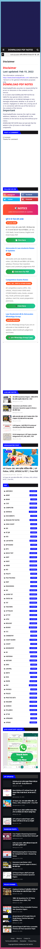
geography (19, 648)
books (19, 627)
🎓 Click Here (20, 306)
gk (19, 652)
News (19, 565)
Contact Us (27, 938)
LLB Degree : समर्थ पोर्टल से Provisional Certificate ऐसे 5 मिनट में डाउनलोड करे (24, 426)
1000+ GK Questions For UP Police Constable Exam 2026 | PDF (24, 899)
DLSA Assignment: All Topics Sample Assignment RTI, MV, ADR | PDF (25, 435)
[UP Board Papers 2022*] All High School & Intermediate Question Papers (24, 875)
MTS (19, 549)
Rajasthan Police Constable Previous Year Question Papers (25, 908)
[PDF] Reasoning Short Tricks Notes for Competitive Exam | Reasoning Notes (24, 854)
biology (19, 623)
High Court (19, 524)
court (19, 644)
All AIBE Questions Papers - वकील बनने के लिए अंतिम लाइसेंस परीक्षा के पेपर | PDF (25, 398)
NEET (19, 557)
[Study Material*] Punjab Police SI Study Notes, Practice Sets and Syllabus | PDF (24, 918)
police (19, 693)
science (19, 706)
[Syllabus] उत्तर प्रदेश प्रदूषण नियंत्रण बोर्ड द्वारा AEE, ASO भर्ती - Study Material (25, 782)
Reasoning (19, 586)
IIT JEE (19, 532)
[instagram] (11, 194)
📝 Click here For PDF (20, 272)
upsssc (19, 722)
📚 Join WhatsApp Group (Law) (20, 337)
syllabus (19, 710)
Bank (19, 499)
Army (19, 495)
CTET (19, 503)
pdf (19, 685)
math (19, 673)
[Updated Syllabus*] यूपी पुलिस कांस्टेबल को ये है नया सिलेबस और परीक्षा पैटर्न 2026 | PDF (25, 890)
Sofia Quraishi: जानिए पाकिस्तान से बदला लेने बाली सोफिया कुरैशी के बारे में (25, 844)
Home (12, 938)
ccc (19, 632)
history (19, 660)
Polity (19, 574)
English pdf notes (19, 520)
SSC (19, 590)
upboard (19, 718)
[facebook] (29, 194)
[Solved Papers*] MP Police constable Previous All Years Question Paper (25, 928)
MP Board (19, 545)
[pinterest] (29, 199)
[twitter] (11, 199)
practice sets (19, 698)
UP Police (19, 611)
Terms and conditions (11, 941)
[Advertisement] (20, 24)
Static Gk (19, 598)
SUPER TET (19, 594)
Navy (19, 561)
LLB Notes (19, 541)
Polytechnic (19, 578)
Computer (19, 508)
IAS (19, 528)
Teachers (19, 607)
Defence (19, 512)
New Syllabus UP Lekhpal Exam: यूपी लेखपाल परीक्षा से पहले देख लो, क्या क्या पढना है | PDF (24, 792)
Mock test (19, 553)
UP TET (19, 615)
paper (19, 681)
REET (19, 582)
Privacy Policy (32, 941)
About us (19, 938)
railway (19, 702)
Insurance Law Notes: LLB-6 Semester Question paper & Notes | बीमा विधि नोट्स (25, 408)
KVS (19, 537)
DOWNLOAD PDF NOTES (20, 49)
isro (19, 665)
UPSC (19, 619)
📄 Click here (20, 240)
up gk (19, 714)
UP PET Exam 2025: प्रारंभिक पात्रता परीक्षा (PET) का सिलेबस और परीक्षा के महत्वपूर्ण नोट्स (24, 811)
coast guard (19, 640)
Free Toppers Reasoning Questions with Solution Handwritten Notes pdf (25, 835)
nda (19, 677)
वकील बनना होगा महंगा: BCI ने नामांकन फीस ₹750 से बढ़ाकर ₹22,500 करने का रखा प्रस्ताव (25, 417)
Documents (19, 516)
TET (19, 603)
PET (19, 570)
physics (19, 689)
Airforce (19, 491)
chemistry (19, 636)
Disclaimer (23, 941)
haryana (19, 656)
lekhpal (19, 669)
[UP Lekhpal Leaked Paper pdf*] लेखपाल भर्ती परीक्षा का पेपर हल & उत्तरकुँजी (23, 820)
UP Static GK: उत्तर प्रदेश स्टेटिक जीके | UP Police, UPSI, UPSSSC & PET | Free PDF (20, 469)
